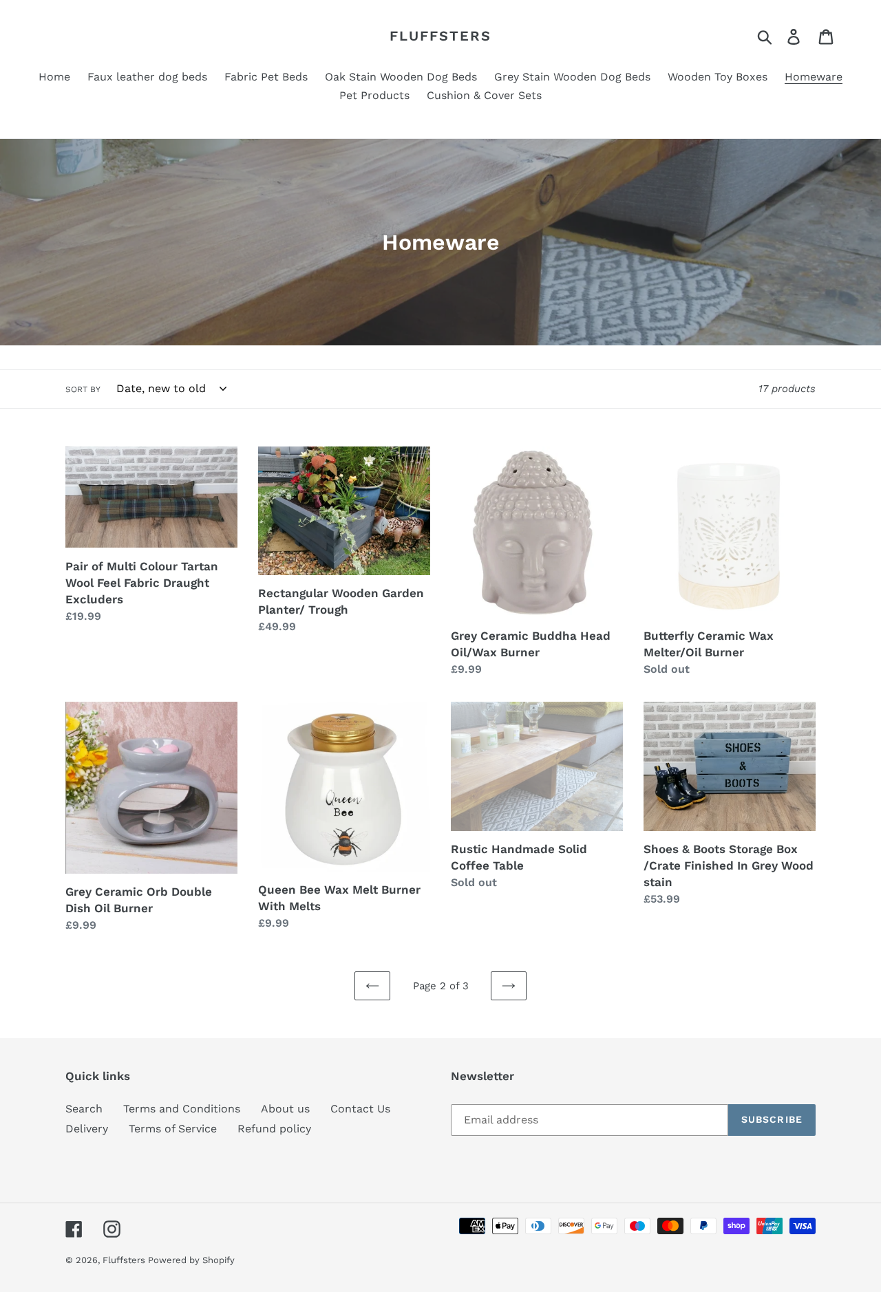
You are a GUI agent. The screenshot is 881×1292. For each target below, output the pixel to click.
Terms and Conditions (181, 1108)
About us (285, 1108)
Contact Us (360, 1108)
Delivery (86, 1128)
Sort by (82, 389)
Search (84, 1108)
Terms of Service (173, 1128)
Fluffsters (440, 36)
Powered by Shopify (191, 1260)
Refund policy (274, 1128)
